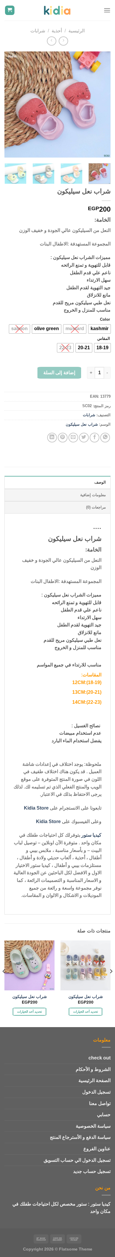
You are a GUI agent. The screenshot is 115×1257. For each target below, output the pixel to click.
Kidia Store (36, 807)
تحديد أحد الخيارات (85, 1011)
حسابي (104, 1114)
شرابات (37, 30)
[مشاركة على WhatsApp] (105, 437)
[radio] (99, 329)
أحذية (57, 30)
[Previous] (101, 104)
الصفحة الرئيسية (94, 1080)
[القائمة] (107, 10)
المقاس (103, 339)
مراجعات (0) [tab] (96, 507)
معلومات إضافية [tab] (93, 495)
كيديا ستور (91, 835)
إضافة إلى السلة (59, 372)
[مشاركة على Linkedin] (52, 437)
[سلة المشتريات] (10, 10)
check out (99, 1057)
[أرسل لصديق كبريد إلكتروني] (73, 437)
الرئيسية (76, 30)
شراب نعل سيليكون (82, 424)
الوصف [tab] (100, 482)
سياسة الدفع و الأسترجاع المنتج (80, 1137)
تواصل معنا (100, 1103)
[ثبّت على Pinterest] (63, 437)
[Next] (9, 104)
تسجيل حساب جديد (92, 1171)
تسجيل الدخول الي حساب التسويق (77, 1160)
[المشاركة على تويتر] (84, 437)
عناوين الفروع (97, 1148)
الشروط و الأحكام (93, 1069)
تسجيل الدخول (96, 1091)
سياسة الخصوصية (93, 1126)
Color (105, 319)
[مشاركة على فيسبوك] (94, 437)
